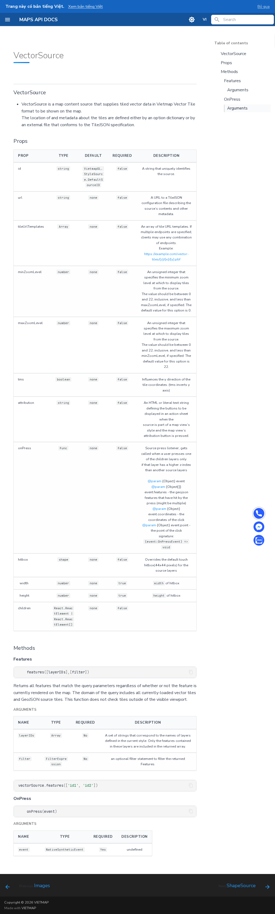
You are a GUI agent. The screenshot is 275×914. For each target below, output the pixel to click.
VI (205, 19)
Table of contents (231, 43)
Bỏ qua (264, 6)
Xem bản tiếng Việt (85, 6)
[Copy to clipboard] (191, 672)
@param (154, 481)
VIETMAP (28, 908)
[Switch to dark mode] (191, 19)
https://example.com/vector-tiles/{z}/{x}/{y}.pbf (166, 257)
